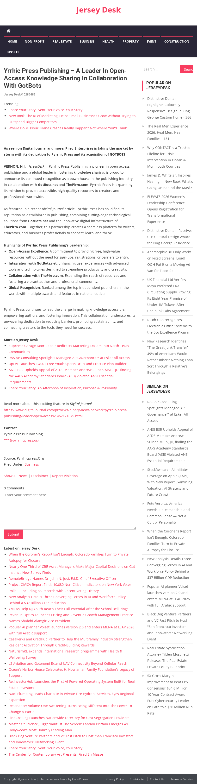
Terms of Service (182, 779)
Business (87, 41)
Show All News (15, 476)
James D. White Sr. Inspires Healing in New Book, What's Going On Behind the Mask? (170, 181)
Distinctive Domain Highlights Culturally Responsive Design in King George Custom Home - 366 (169, 108)
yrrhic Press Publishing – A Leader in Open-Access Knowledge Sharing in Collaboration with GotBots (65, 78)
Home (12, 41)
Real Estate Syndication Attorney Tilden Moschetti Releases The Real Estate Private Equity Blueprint (168, 657)
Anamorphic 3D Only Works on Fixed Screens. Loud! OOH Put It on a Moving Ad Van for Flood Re (169, 261)
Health (108, 41)
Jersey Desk (98, 9)
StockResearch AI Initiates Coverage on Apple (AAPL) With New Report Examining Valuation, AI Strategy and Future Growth (169, 482)
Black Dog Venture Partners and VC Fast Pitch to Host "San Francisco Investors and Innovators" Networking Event (169, 626)
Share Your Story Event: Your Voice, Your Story (45, 109)
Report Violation (65, 476)
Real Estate (62, 41)
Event (151, 41)
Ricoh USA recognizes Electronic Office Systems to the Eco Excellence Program (169, 326)
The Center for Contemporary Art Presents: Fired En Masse (56, 754)
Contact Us (157, 779)
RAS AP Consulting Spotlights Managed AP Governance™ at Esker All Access (69, 357)
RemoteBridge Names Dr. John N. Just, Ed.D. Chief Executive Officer (63, 578)
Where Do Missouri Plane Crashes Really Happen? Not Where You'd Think (68, 128)
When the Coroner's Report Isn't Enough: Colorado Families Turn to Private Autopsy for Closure (169, 540)
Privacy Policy (115, 779)
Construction (176, 41)
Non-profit (34, 41)
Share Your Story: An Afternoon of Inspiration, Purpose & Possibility (63, 388)
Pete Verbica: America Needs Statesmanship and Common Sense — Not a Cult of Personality (168, 513)
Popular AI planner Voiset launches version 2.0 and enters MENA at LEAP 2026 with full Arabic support (168, 595)
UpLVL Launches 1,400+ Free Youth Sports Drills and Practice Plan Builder (68, 363)
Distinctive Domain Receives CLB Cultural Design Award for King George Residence (169, 236)
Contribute (137, 779)
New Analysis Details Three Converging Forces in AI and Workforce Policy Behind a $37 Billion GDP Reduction (169, 568)
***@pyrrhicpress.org (21, 440)
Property (131, 41)
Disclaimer (39, 476)
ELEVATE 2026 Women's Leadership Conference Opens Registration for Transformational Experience (166, 209)
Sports (13, 52)
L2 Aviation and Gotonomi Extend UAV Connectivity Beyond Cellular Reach (68, 663)
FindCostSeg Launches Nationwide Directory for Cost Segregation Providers (69, 717)
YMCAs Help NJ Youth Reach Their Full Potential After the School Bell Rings (69, 609)
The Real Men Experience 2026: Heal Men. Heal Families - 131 (167, 132)
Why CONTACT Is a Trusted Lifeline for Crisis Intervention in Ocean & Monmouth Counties (169, 157)
